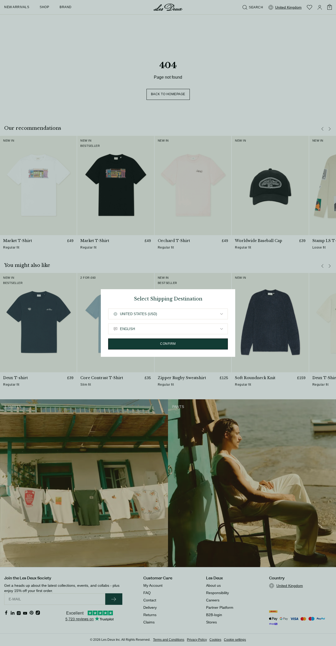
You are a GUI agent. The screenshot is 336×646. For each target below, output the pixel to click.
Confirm (168, 344)
